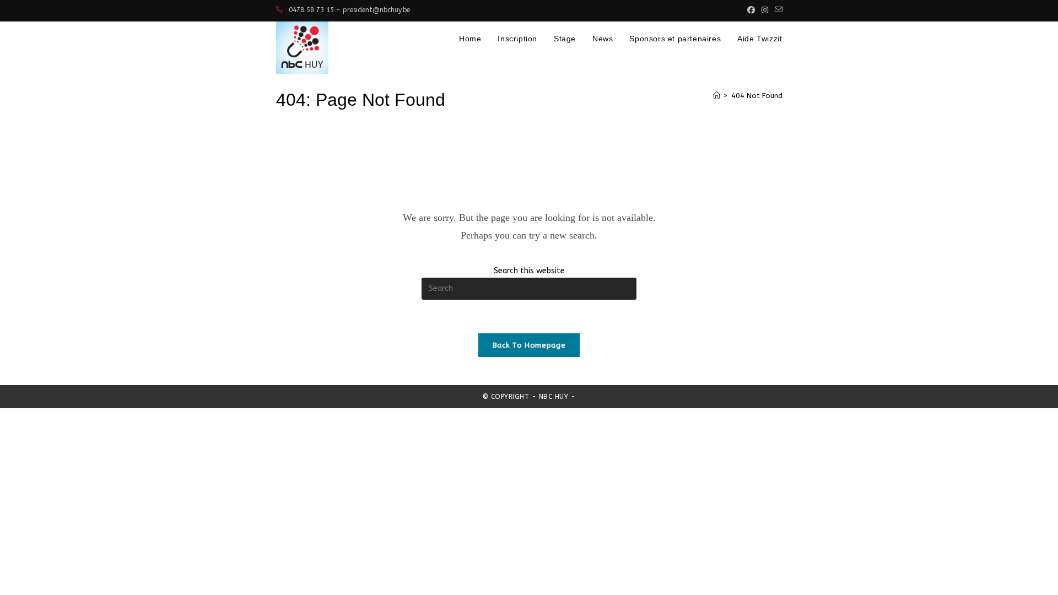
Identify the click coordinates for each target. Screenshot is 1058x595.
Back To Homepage (529, 345)
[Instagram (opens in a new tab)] (764, 10)
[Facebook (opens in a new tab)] (751, 10)
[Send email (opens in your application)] (776, 10)
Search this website (529, 270)
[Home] (716, 95)
